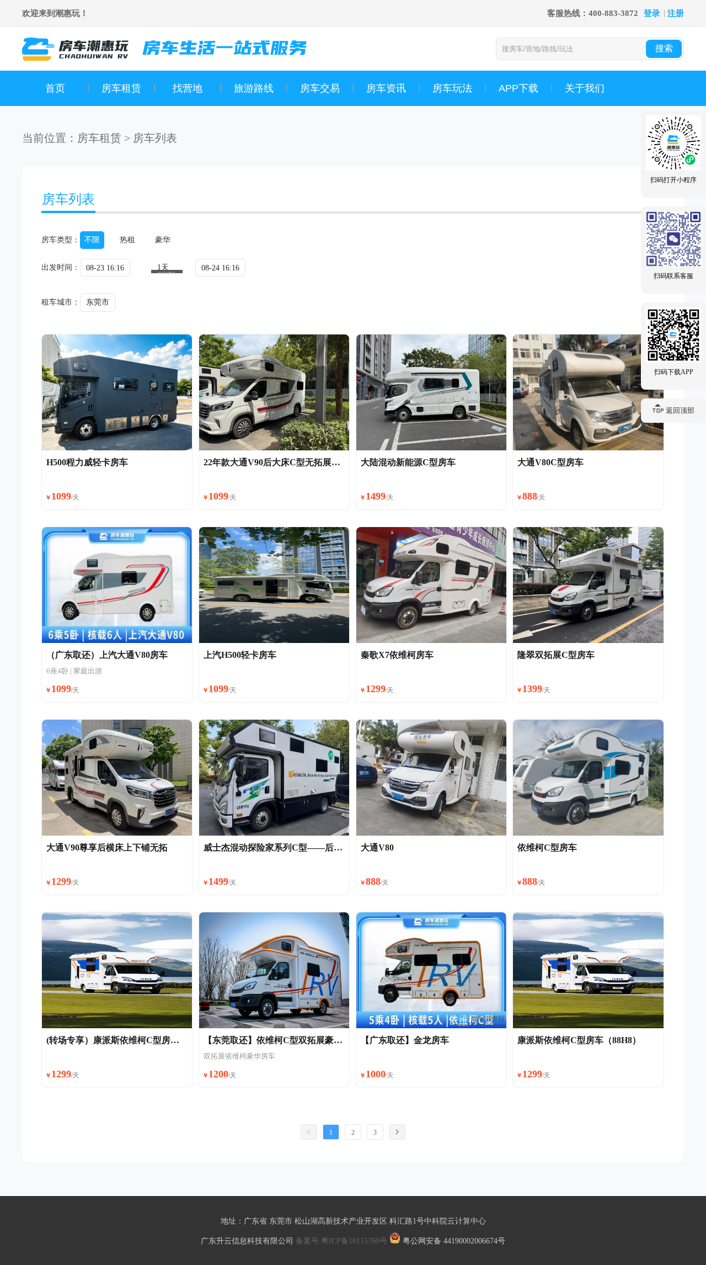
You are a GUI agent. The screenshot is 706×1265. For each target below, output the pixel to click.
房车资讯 (386, 88)
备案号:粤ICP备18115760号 (342, 1241)
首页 (55, 88)
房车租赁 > (103, 138)
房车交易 (320, 88)
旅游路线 (254, 88)
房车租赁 (121, 88)
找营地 (187, 88)
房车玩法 (452, 88)
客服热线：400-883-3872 (592, 13)
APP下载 (518, 88)
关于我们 (585, 88)
